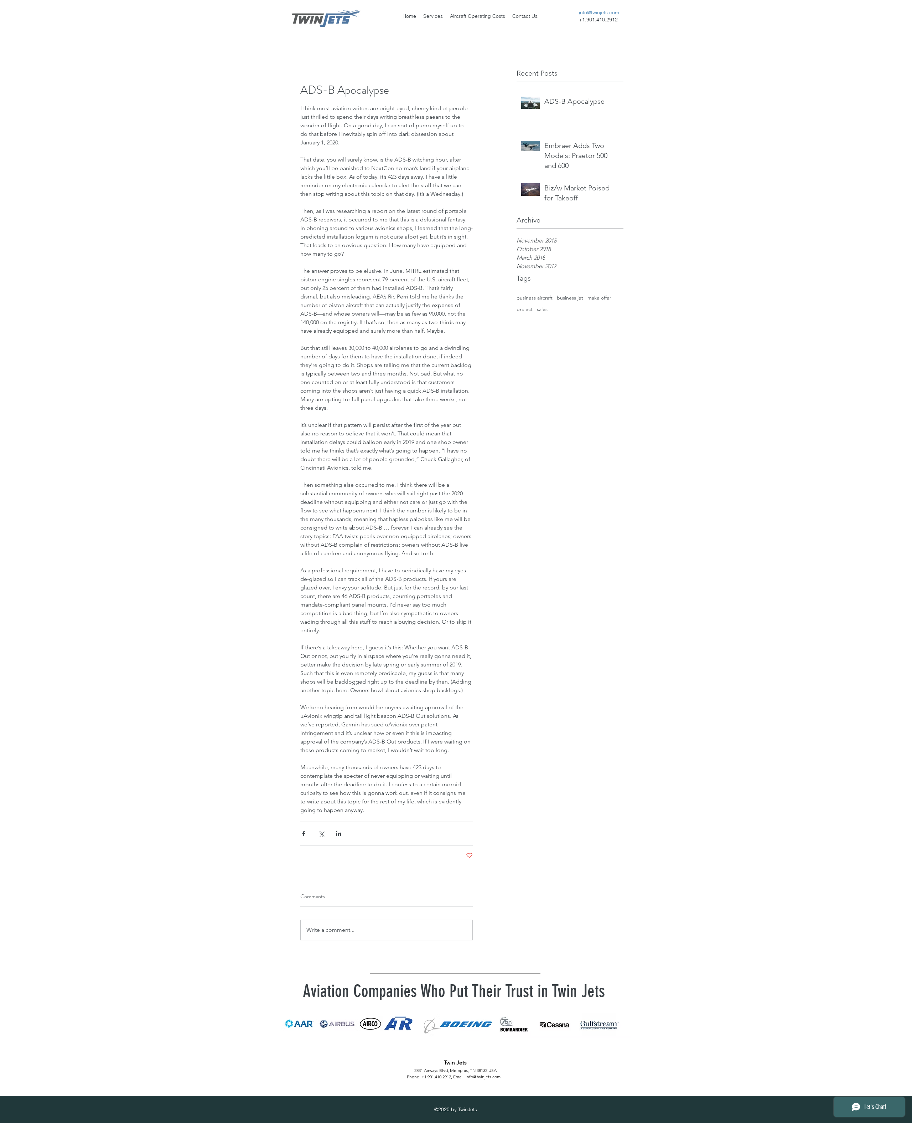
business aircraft (535, 298)
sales (542, 309)
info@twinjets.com (483, 1076)
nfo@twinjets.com (599, 12)
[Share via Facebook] (303, 833)
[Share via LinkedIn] (338, 833)
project (525, 309)
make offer (599, 298)
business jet (570, 298)
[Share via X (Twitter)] (321, 833)
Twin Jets (455, 1062)
